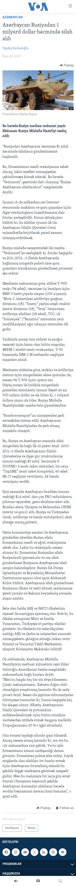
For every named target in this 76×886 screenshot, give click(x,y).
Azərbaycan (12, 17)
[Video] (16, 881)
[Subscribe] (62, 852)
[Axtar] (60, 881)
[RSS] (44, 852)
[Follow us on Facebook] (6, 852)
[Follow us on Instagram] (15, 852)
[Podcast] (53, 852)
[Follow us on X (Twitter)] (34, 852)
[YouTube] (38, 881)
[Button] (67, 65)
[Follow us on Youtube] (25, 852)
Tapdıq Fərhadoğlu (15, 48)
